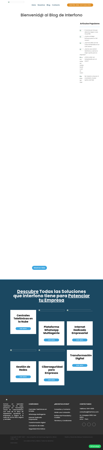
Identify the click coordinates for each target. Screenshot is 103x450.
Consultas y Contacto (62, 409)
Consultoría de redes (36, 426)
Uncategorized (68, 42)
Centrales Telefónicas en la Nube (58, 40)
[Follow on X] (89, 424)
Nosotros (41, 5)
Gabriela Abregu (62, 38)
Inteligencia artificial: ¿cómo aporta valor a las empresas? (61, 238)
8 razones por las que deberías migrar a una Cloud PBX (61, 31)
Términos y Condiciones (63, 421)
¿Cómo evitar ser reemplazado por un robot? (61, 167)
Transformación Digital (37, 422)
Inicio (34, 5)
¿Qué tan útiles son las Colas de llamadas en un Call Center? (61, 122)
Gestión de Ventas (61, 134)
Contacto (56, 5)
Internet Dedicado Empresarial (35, 418)
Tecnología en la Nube (57, 42)
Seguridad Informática (37, 429)
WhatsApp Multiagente (37, 414)
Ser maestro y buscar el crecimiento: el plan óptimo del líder (61, 202)
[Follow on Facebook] (84, 424)
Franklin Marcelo (59, 173)
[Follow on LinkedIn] (94, 424)
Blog (48, 5)
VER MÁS (23, 328)
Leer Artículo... (61, 63)
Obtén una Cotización (80, 5)
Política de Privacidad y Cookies (62, 416)
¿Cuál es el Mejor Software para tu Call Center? (61, 77)
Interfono (71, 40)
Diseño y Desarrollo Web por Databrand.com (79, 437)
